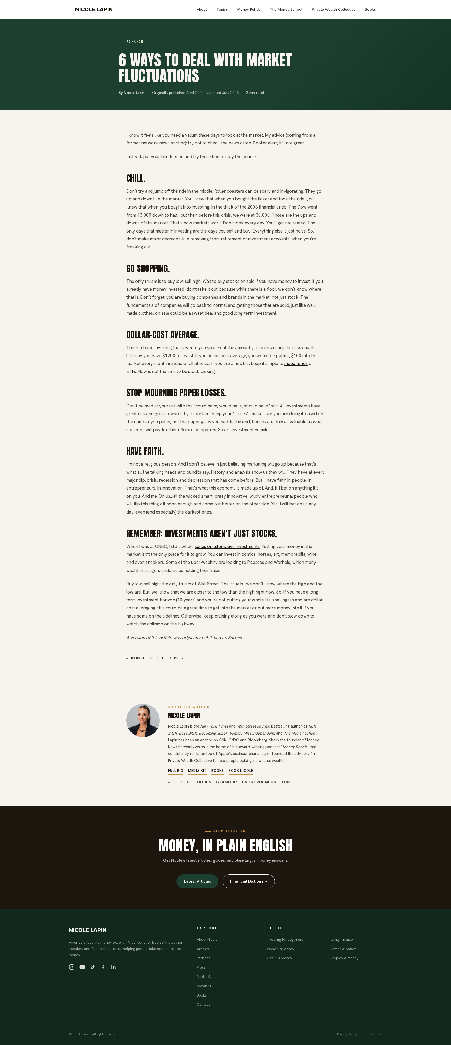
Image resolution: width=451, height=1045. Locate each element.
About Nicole (207, 939)
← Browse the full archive (156, 658)
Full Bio (175, 770)
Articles (203, 948)
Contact (203, 1004)
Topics (222, 9)
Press (201, 967)
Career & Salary (343, 948)
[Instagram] (72, 967)
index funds (296, 363)
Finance (135, 42)
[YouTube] (82, 967)
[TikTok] (93, 967)
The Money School (286, 9)
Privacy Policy (347, 1034)
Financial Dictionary (248, 881)
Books (370, 9)
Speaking (204, 985)
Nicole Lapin (94, 9)
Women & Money (280, 948)
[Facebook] (103, 967)
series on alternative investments (227, 546)
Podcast (203, 958)
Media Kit (197, 770)
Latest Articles (197, 881)
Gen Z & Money (279, 958)
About (202, 9)
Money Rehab (248, 9)
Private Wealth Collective (333, 9)
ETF (130, 371)
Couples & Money (344, 958)
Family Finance (341, 939)
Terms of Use (372, 1034)
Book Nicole (241, 770)
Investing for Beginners (285, 939)
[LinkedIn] (113, 967)
